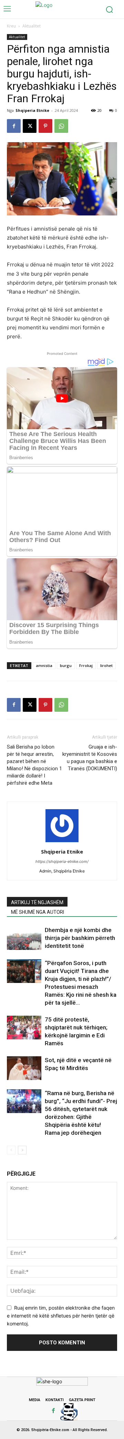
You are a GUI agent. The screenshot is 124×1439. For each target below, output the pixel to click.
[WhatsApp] (61, 126)
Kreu (11, 26)
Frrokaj (86, 665)
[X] (30, 126)
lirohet (106, 665)
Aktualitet (31, 26)
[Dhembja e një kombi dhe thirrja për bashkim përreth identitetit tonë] (24, 938)
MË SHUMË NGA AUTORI (37, 912)
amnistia (44, 665)
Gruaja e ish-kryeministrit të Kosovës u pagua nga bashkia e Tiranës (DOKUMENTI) (89, 758)
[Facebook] (14, 126)
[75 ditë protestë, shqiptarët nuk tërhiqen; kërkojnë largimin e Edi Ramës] (24, 1027)
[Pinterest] (45, 126)
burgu (66, 665)
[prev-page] (11, 1150)
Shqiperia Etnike (32, 110)
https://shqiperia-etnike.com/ (62, 861)
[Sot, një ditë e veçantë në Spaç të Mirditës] (24, 1068)
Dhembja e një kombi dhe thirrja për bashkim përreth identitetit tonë (80, 938)
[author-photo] (62, 842)
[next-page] (22, 1150)
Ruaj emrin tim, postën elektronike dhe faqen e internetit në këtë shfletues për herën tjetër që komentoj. (61, 1315)
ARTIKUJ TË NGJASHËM (37, 902)
